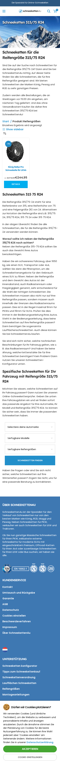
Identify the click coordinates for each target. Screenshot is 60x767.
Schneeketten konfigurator (19, 666)
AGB (5, 604)
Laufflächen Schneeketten (19, 683)
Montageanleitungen (15, 694)
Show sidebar (15, 129)
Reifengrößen (11, 688)
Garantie (8, 598)
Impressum (9, 627)
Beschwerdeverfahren (16, 621)
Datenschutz (10, 610)
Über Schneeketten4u (16, 633)
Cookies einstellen (14, 615)
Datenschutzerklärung (40, 742)
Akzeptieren (30, 749)
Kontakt (7, 587)
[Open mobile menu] (4, 11)
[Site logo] (30, 11)
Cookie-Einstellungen (30, 757)
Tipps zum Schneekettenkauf (21, 671)
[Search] (49, 11)
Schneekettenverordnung (18, 677)
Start (6, 121)
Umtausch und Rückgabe (18, 592)
